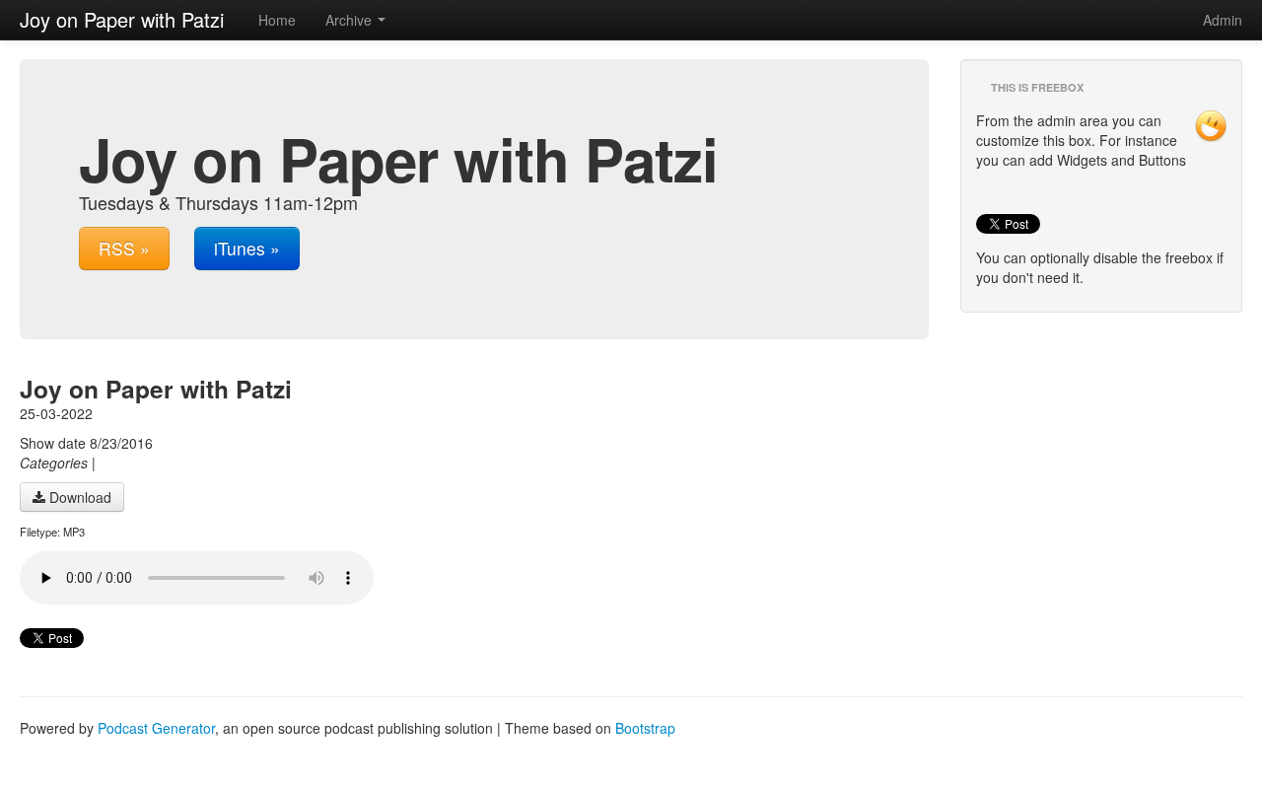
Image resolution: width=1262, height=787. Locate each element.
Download (78, 497)
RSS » (124, 248)
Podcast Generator (156, 728)
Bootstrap (645, 728)
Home (277, 20)
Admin (1222, 20)
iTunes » (247, 248)
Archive (350, 20)
